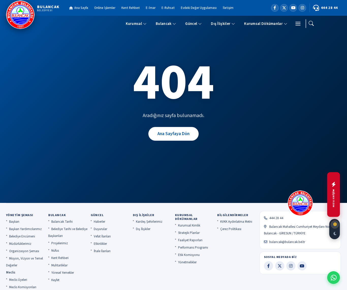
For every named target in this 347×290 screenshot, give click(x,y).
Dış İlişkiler (143, 229)
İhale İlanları (102, 251)
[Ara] (311, 24)
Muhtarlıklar (59, 265)
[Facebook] (275, 8)
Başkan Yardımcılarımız (25, 229)
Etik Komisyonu (189, 255)
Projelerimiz (59, 243)
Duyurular (100, 229)
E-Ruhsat (168, 8)
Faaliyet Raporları (190, 240)
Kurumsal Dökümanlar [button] (263, 23)
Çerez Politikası (230, 229)
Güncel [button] (191, 23)
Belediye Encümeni (22, 236)
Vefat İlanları (102, 236)
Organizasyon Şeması (24, 251)
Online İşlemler (104, 8)
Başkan (14, 221)
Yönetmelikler (187, 262)
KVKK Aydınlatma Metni (236, 221)
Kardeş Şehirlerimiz (149, 221)
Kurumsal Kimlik (189, 225)
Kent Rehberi (130, 8)
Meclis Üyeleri (18, 280)
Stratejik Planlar (189, 233)
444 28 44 (329, 7)
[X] (284, 8)
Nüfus (55, 250)
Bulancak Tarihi (62, 221)
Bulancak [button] (163, 23)
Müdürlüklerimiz (20, 243)
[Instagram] (302, 8)
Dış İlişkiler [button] (220, 23)
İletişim (228, 8)
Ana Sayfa (81, 8)
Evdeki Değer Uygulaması (199, 8)
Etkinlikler (100, 243)
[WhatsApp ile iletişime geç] (333, 277)
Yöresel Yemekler (62, 272)
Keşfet (55, 280)
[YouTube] (293, 8)
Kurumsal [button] (134, 23)
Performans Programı (193, 247)
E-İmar (150, 8)
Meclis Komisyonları (22, 287)
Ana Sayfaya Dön (173, 134)
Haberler (99, 221)
